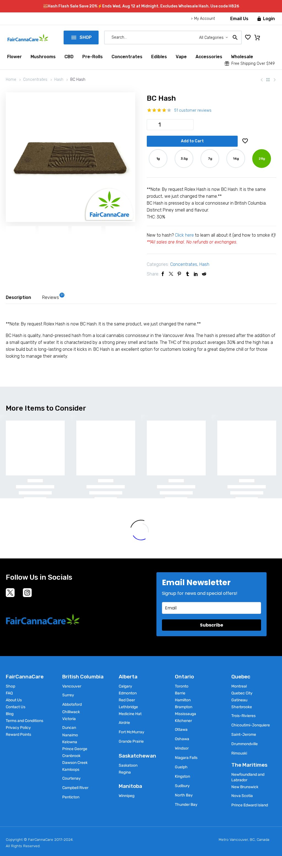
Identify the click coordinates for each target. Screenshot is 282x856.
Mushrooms (43, 56)
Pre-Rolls (92, 56)
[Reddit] (204, 274)
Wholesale (242, 56)
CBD (69, 56)
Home (11, 79)
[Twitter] (171, 274)
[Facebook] (163, 274)
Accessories (209, 56)
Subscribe (211, 625)
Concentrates (127, 56)
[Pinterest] (179, 274)
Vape (181, 56)
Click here (184, 235)
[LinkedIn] (196, 274)
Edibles (159, 56)
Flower (14, 56)
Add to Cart (192, 141)
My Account (204, 18)
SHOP (81, 37)
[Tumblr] (187, 274)
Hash (58, 79)
